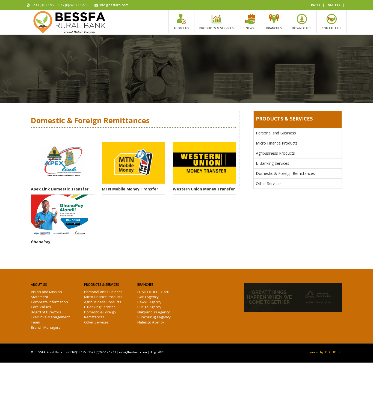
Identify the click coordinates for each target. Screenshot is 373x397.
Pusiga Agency (149, 306)
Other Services (269, 183)
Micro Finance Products (277, 143)
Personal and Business (276, 133)
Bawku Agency (149, 301)
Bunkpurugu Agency (154, 316)
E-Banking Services (272, 163)
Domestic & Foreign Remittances (285, 173)
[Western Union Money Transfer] (204, 163)
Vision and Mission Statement (46, 294)
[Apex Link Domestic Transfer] (62, 163)
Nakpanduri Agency (153, 312)
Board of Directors (46, 312)
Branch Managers (45, 327)
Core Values (41, 306)
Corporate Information (49, 301)
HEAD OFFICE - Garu (153, 291)
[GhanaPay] (62, 215)
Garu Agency (148, 296)
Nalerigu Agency (150, 322)
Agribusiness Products (275, 153)
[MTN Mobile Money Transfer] (133, 163)
